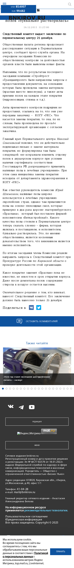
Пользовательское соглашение (26, 516)
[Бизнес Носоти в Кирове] (26, 18)
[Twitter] (38, 309)
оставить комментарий (42, 321)
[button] (3, 388)
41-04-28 (22, 489)
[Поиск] (69, 4)
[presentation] (3, 365)
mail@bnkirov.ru (25, 492)
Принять (60, 552)
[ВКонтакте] (31, 309)
